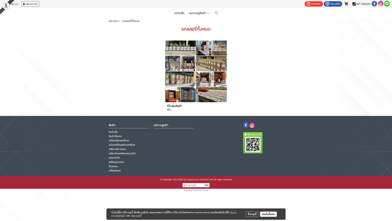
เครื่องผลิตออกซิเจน (119, 140)
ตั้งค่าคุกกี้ (252, 214)
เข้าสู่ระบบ (13, 4)
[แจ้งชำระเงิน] (314, 4)
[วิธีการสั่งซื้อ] (333, 4)
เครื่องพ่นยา (115, 170)
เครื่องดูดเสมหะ (116, 162)
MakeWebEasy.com (200, 190)
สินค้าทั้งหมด (115, 136)
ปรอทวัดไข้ (114, 157)
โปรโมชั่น (113, 132)
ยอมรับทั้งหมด (268, 214)
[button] (216, 13)
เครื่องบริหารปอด (117, 149)
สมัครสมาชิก (31, 4)
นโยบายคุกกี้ (136, 215)
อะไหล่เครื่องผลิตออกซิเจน (122, 145)
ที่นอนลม (113, 166)
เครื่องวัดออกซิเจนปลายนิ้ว (122, 153)
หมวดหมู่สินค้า (198, 13)
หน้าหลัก (179, 13)
